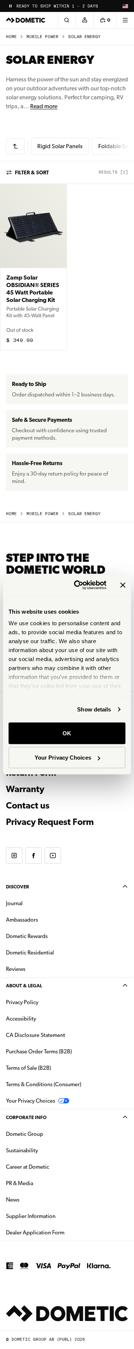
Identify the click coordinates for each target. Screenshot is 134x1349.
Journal (14, 903)
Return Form (31, 772)
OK (67, 733)
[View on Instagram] (14, 855)
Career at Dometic (51, 1166)
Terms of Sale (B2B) (28, 1068)
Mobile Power (42, 37)
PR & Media (43, 1183)
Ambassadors (22, 919)
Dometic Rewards (27, 936)
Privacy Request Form (50, 822)
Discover (17, 887)
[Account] (84, 20)
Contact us (28, 805)
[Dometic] (25, 20)
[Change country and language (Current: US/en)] (125, 6)
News (36, 1199)
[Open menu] (125, 20)
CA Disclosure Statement (35, 1035)
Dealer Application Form (58, 1232)
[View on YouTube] (53, 855)
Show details (94, 709)
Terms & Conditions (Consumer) (43, 1084)
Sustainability (22, 1150)
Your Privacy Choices (63, 757)
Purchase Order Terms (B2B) (39, 1051)
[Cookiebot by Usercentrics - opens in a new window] (78, 585)
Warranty (25, 789)
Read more (43, 106)
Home (11, 37)
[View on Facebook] (33, 855)
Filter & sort (32, 172)
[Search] (67, 20)
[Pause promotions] (10, 5)
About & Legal (24, 985)
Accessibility (21, 1018)
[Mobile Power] (15, 146)
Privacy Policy (22, 1002)
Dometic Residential (53, 952)
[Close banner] (122, 585)
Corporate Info (26, 1117)
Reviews (15, 969)
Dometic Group (48, 1133)
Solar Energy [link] (84, 37)
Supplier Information (30, 1216)
